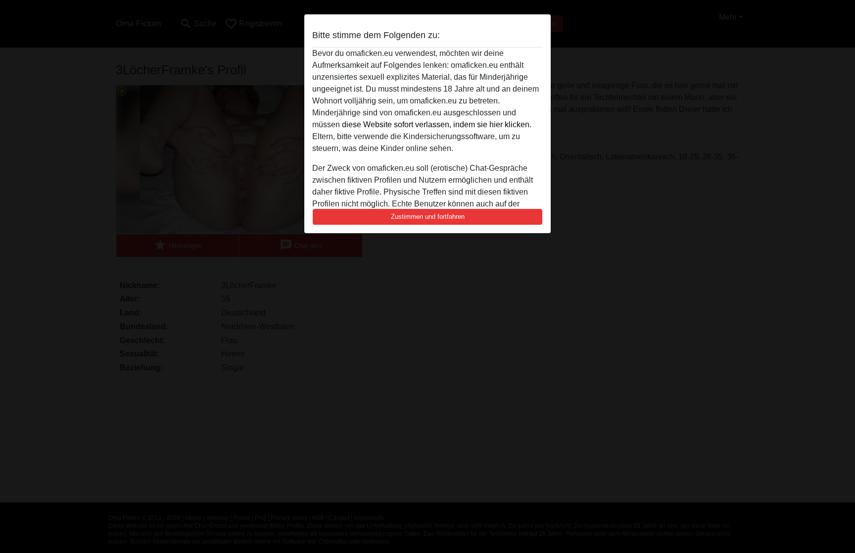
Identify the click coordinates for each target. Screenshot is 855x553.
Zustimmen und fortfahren (428, 216)
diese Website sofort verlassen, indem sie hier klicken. (436, 124)
